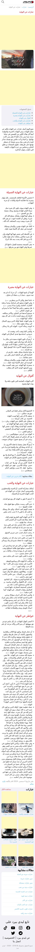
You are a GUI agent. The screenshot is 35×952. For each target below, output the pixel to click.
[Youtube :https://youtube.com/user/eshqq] (13, 930)
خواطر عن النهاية (24, 123)
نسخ (18, 213)
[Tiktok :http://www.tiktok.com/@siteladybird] (5, 930)
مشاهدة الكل (6, 789)
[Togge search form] (2, 1)
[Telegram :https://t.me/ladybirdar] (20, 935)
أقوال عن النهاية (25, 118)
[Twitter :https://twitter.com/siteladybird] (13, 935)
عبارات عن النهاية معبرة (22, 115)
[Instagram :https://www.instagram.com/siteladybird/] (20, 930)
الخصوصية (9, 937)
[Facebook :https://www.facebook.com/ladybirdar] (28, 930)
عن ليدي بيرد (23, 937)
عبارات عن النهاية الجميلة (21, 113)
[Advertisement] (17, 32)
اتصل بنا (17, 941)
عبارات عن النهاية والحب (22, 121)
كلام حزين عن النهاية (14, 476)
